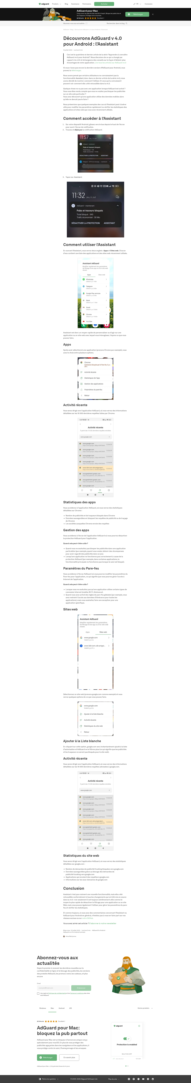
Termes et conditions (77, 993)
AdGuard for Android (98, 930)
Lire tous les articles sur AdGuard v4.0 (110, 63)
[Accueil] (44, 4)
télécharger (76, 70)
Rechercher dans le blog (116, 23)
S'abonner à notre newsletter (102, 923)
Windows (42, 1008)
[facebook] (134, 1079)
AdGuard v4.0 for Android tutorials (74, 932)
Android (61, 1008)
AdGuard (66, 29)
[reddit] (153, 1079)
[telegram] (148, 1079)
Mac (52, 1008)
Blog (71, 29)
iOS (70, 1008)
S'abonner (81, 988)
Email (39, 983)
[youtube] (143, 1079)
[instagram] (129, 1079)
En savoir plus (69, 1057)
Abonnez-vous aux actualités (73, 23)
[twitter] (138, 1079)
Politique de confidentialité (57, 993)
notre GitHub (87, 918)
